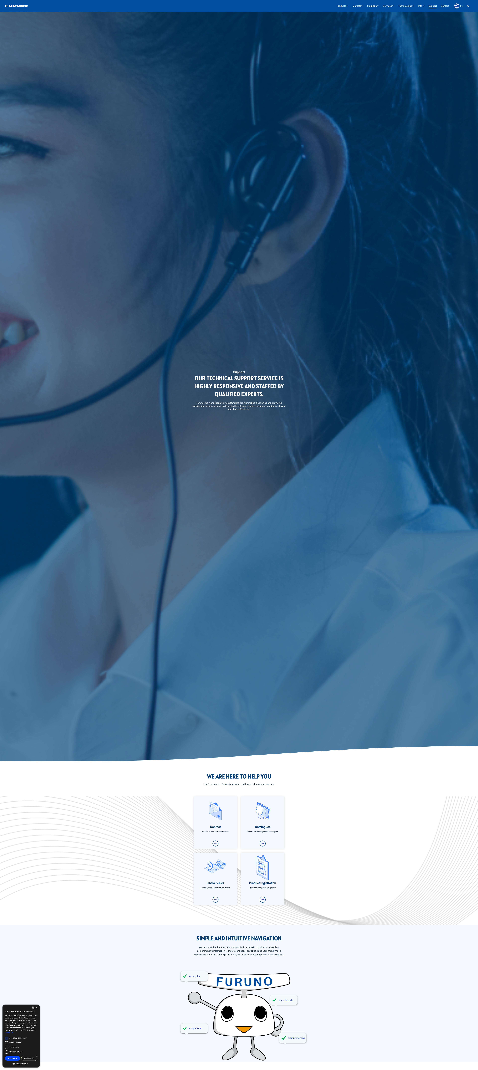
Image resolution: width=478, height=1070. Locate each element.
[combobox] (33, 1007)
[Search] (468, 6)
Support (433, 6)
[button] (21, 1063)
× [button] (36, 1008)
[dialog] (21, 1036)
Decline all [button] (29, 1058)
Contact (445, 6)
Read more (9, 1033)
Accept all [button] (12, 1058)
